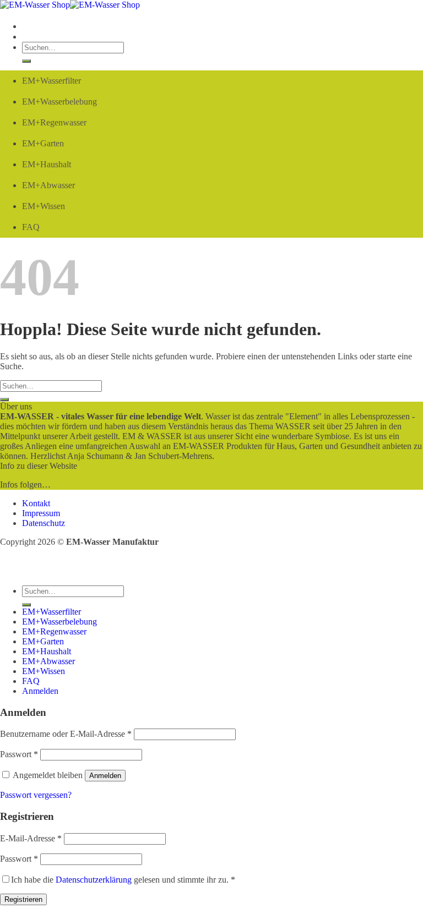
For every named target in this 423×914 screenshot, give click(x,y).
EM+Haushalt (46, 164)
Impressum (41, 513)
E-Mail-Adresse (31, 838)
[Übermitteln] (26, 61)
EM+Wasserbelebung (59, 101)
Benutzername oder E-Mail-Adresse (66, 733)
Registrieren (23, 899)
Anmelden (105, 775)
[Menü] (25, 26)
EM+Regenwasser (54, 122)
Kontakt (36, 503)
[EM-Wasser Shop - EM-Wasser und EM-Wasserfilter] (70, 4)
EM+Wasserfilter (51, 80)
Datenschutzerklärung (94, 879)
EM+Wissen (43, 206)
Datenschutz (43, 523)
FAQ (31, 227)
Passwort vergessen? (36, 795)
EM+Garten (43, 143)
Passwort (19, 754)
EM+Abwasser (48, 185)
